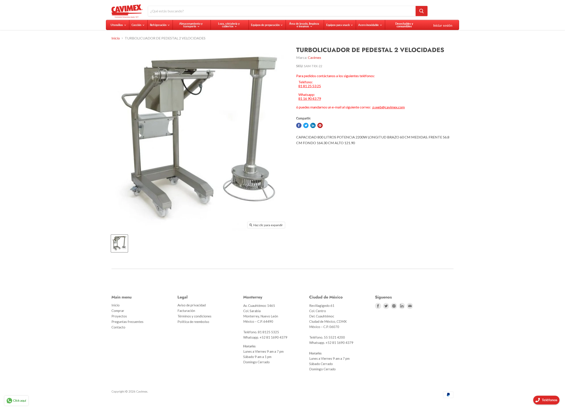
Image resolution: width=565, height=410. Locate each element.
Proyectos (119, 316)
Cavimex (314, 57)
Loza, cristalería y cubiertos (229, 25)
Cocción (137, 25)
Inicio (115, 38)
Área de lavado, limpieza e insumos (304, 25)
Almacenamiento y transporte (190, 25)
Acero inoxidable (368, 25)
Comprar (117, 311)
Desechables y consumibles (404, 25)
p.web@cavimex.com (388, 107)
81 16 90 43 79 (309, 99)
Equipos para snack (338, 25)
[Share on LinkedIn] (313, 125)
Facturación (186, 311)
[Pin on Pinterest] (320, 125)
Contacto (118, 327)
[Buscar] (422, 11)
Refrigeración (158, 25)
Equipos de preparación (265, 25)
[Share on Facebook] (298, 125)
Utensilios (117, 25)
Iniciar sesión (442, 25)
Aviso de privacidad (191, 305)
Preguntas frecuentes (127, 322)
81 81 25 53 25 (309, 86)
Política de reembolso (193, 322)
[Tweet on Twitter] (306, 125)
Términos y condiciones (194, 316)
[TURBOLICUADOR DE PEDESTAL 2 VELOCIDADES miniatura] (119, 243)
